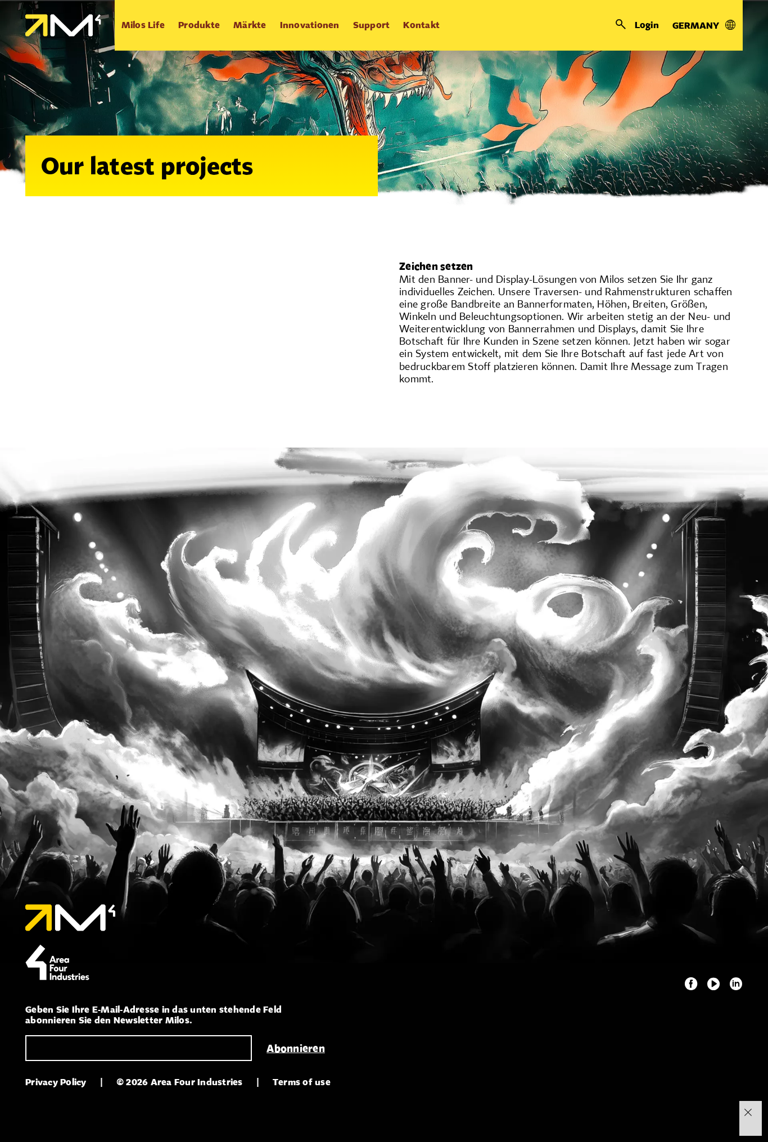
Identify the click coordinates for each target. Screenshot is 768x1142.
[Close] (747, 1112)
